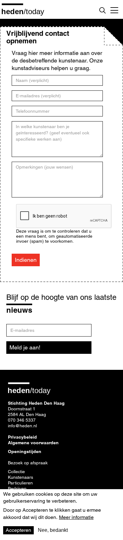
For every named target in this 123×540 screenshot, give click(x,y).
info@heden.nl (22, 425)
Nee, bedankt (53, 530)
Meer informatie (76, 517)
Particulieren (20, 482)
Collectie (16, 471)
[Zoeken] (102, 10)
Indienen (26, 259)
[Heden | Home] (25, 11)
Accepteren (18, 530)
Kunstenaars (20, 477)
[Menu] (114, 9)
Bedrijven (17, 488)
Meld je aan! (24, 347)
